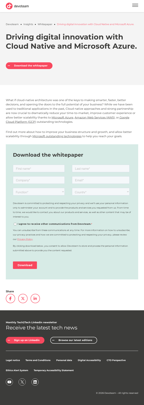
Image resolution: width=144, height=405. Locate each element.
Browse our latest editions (75, 340)
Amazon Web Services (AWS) (95, 117)
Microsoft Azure (62, 117)
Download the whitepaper (31, 65)
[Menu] (135, 6)
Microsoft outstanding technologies (57, 136)
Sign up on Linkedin (27, 340)
